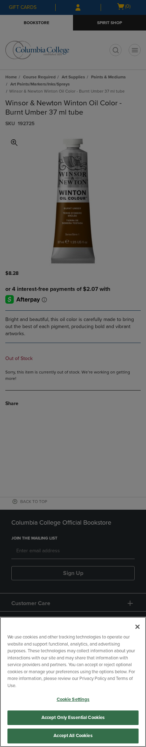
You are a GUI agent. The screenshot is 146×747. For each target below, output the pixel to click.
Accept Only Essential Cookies (73, 717)
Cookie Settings (73, 699)
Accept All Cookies (73, 735)
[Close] (137, 627)
